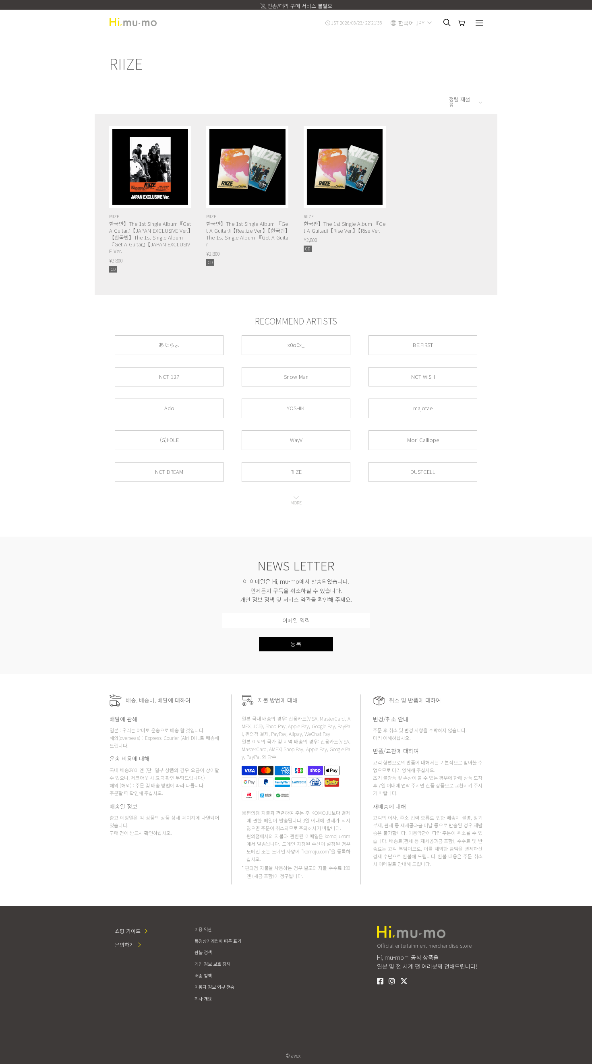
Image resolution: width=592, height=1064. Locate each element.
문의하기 (124, 944)
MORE (296, 502)
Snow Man (296, 376)
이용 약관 (203, 929)
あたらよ (169, 345)
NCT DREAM (169, 471)
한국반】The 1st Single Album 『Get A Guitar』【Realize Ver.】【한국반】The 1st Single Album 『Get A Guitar (247, 234)
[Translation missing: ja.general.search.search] (447, 22)
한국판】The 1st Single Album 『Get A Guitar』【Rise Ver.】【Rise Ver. (344, 227)
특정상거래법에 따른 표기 (218, 941)
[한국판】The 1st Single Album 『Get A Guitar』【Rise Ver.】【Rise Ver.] (345, 167)
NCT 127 (169, 376)
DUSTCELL (422, 471)
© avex (293, 1055)
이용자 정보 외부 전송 (214, 986)
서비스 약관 (297, 599)
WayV (296, 440)
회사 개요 (203, 998)
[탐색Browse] (479, 24)
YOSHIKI (296, 408)
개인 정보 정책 (257, 599)
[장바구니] (461, 23)
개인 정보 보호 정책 (212, 964)
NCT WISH (423, 376)
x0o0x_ (296, 345)
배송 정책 (203, 975)
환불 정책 (203, 952)
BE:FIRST (423, 345)
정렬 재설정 (459, 102)
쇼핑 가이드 (128, 931)
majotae (423, 408)
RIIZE (114, 216)
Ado (169, 408)
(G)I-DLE (169, 440)
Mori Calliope (423, 440)
